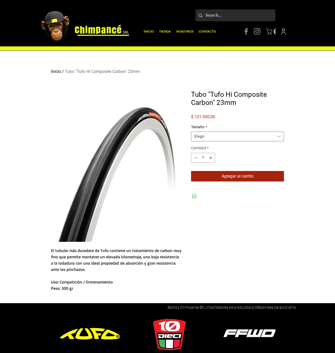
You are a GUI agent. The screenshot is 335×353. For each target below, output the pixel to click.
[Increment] (211, 157)
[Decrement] (195, 157)
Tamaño (199, 127)
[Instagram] (257, 31)
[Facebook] (246, 31)
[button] (273, 31)
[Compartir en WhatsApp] (194, 196)
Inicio (56, 71)
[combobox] (237, 137)
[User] (283, 31)
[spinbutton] (203, 157)
